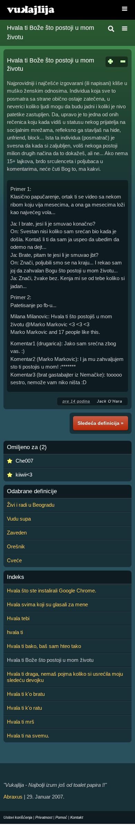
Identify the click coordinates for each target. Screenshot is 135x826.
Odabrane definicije (32, 491)
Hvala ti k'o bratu (26, 694)
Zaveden (17, 533)
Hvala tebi (18, 618)
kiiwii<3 (24, 475)
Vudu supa (19, 519)
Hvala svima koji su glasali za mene (47, 604)
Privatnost (43, 817)
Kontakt (76, 817)
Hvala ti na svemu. (28, 736)
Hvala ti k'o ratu (24, 708)
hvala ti (15, 632)
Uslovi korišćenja (17, 817)
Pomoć (61, 817)
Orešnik (16, 546)
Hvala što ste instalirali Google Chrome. (51, 590)
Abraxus (12, 797)
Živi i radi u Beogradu (30, 505)
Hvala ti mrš (20, 722)
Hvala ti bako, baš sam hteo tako (44, 646)
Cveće (14, 560)
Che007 (24, 461)
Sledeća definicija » (101, 423)
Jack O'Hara (109, 401)
